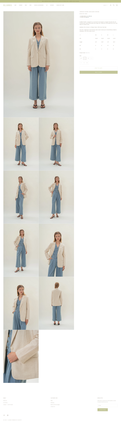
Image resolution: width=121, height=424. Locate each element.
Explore (52, 5)
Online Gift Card (60, 5)
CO (46, 5)
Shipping (52, 402)
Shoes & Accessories (38, 5)
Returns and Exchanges (55, 404)
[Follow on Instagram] (7, 415)
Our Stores (5, 402)
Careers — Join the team (8, 404)
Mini (31, 5)
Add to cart (98, 68)
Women (20, 5)
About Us (5, 400)
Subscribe (103, 409)
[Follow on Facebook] (4, 415)
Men (26, 5)
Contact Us (53, 406)
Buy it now (98, 72)
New (15, 5)
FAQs (52, 400)
